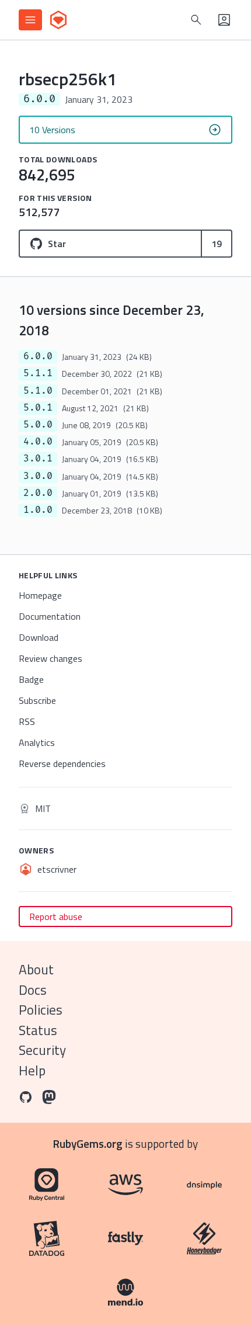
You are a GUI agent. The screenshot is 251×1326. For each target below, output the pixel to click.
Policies (40, 1009)
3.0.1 (38, 458)
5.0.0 (38, 425)
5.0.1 (38, 408)
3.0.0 (38, 476)
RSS (27, 721)
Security (42, 1050)
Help (32, 1070)
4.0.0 (38, 441)
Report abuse (55, 917)
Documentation (50, 616)
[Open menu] (30, 19)
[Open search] (196, 19)
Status (38, 1030)
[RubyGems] (58, 20)
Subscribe (37, 700)
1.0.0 (38, 510)
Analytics (37, 742)
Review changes (50, 658)
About (36, 969)
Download (38, 637)
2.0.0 (38, 493)
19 (216, 244)
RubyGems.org (88, 1143)
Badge (31, 679)
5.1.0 (38, 391)
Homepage (40, 595)
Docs (33, 990)
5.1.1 (38, 373)
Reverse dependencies (62, 763)
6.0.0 (38, 356)
